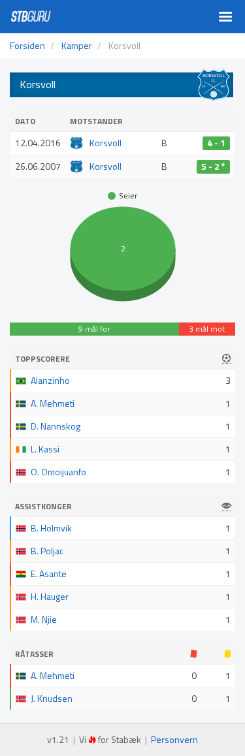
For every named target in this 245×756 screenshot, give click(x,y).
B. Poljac (47, 551)
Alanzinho (50, 380)
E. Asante (49, 573)
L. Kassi (45, 449)
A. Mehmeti (52, 403)
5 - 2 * (213, 166)
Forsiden (27, 45)
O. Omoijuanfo (58, 472)
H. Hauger (50, 596)
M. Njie (44, 619)
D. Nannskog (55, 426)
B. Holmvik (51, 528)
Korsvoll (106, 143)
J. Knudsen (52, 698)
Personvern (174, 739)
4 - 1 (216, 143)
